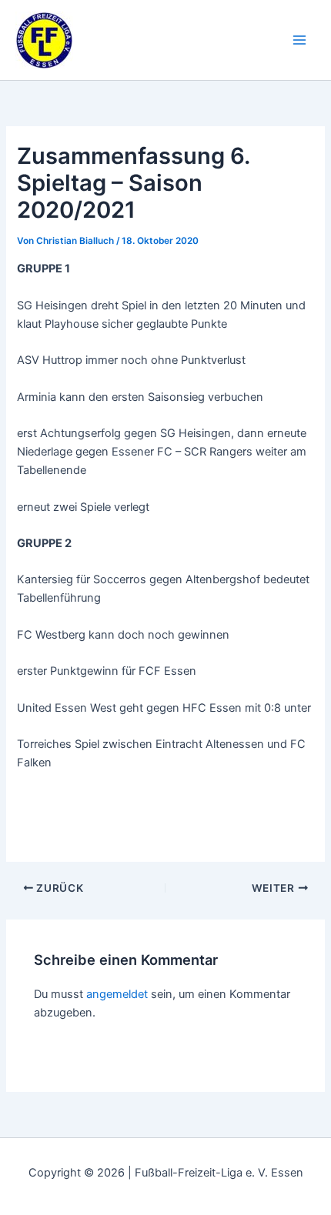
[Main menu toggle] (299, 40)
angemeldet (117, 994)
